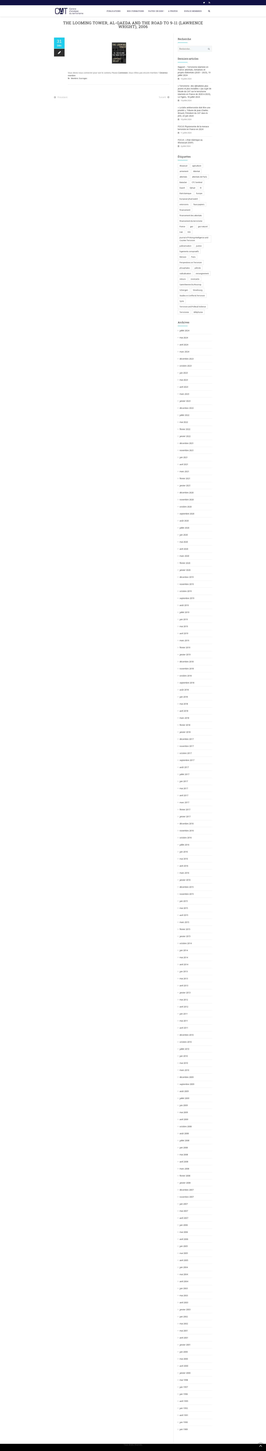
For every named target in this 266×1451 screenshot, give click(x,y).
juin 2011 (184, 1013)
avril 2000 (184, 1366)
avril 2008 (184, 1161)
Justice (199, 246)
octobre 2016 (186, 837)
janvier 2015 (185, 936)
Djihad (192, 188)
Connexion (123, 72)
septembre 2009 (187, 1084)
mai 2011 (184, 1020)
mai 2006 (184, 1232)
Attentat (196, 171)
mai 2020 (184, 542)
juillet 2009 (184, 1098)
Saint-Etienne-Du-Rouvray (190, 284)
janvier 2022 (185, 436)
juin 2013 (184, 971)
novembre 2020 (187, 499)
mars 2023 (184, 394)
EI (200, 188)
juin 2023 (184, 372)
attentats (183, 177)
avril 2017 (184, 795)
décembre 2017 (187, 739)
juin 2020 (184, 534)
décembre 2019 (187, 577)
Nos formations (135, 11)
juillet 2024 (184, 330)
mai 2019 (184, 626)
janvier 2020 (185, 570)
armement (184, 171)
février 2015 (185, 929)
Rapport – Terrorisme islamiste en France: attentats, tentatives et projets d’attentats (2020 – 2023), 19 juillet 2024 (194, 71)
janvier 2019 (185, 654)
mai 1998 (184, 1380)
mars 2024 (184, 351)
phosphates (185, 268)
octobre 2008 (186, 1126)
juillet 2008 (184, 1140)
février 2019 (185, 647)
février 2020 (185, 563)
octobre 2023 (186, 365)
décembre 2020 (187, 492)
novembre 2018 (187, 668)
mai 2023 (184, 380)
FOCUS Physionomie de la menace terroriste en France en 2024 (193, 128)
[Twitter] (204, 3)
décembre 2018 (187, 661)
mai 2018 (184, 704)
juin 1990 (184, 1422)
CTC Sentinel (197, 182)
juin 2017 (184, 781)
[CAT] (70, 11)
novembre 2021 (187, 450)
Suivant (162, 97)
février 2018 (185, 725)
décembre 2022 (187, 408)
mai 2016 (184, 858)
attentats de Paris (199, 177)
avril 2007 (184, 1218)
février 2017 (185, 809)
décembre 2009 (187, 1077)
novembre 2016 (187, 830)
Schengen (184, 290)
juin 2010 (184, 1056)
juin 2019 (184, 619)
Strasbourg (197, 290)
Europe (199, 193)
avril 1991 (184, 1415)
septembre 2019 (187, 598)
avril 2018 (184, 711)
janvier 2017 (185, 816)
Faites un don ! (156, 11)
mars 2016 (184, 873)
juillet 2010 (184, 1049)
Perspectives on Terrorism (191, 262)
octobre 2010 (186, 1042)
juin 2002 (184, 1316)
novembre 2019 (187, 584)
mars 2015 (184, 922)
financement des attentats (191, 215)
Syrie (182, 301)
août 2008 (184, 1133)
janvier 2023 (185, 401)
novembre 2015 (187, 894)
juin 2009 (184, 1105)
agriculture (196, 165)
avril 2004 (184, 1281)
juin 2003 (184, 1288)
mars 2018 (184, 718)
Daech (182, 188)
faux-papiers (198, 204)
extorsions (184, 204)
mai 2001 (184, 1330)
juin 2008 (184, 1147)
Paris (193, 257)
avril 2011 (184, 1027)
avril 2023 (184, 387)
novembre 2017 (187, 746)
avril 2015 (184, 915)
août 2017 (184, 767)
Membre (74, 78)
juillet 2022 (184, 415)
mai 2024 (184, 337)
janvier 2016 (185, 880)
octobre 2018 (186, 675)
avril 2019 (184, 633)
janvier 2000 (185, 1373)
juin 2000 (184, 1351)
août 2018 (184, 689)
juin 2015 (184, 901)
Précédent (62, 97)
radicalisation (185, 273)
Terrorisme (184, 312)
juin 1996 (184, 1394)
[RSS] (209, 3)
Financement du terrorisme (191, 221)
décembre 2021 (187, 443)
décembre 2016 (187, 823)
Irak (181, 232)
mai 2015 (184, 908)
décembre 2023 (187, 358)
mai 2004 (184, 1274)
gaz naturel (203, 226)
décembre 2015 (187, 887)
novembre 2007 (187, 1197)
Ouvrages (83, 78)
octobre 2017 (186, 753)
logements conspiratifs (189, 251)
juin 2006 (184, 1225)
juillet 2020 (184, 527)
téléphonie (198, 312)
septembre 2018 (187, 682)
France (182, 226)
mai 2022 (184, 422)
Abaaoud (183, 165)
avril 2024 (184, 344)
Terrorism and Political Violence (193, 306)
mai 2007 (184, 1211)
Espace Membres (193, 11)
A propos (173, 11)
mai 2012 (184, 999)
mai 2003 (184, 1295)
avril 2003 (184, 1302)
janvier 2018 (185, 732)
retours (183, 279)
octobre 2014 (186, 943)
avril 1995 (184, 1401)
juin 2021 (184, 457)
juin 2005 (184, 1246)
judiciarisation (185, 246)
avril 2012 (184, 1006)
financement (185, 210)
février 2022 (185, 429)
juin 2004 (184, 1267)
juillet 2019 (184, 612)
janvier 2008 (185, 1182)
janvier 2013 (185, 992)
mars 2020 (184, 556)
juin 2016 (184, 851)
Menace (183, 257)
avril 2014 (184, 964)
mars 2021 (184, 471)
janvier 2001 (185, 1344)
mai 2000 (184, 1359)
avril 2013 (184, 985)
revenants (195, 279)
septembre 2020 (187, 513)
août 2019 (184, 605)
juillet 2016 (184, 844)
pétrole (198, 268)
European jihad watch (189, 199)
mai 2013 (184, 978)
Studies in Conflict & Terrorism (192, 295)
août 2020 (184, 520)
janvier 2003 (185, 1309)
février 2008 (185, 1175)
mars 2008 (184, 1168)
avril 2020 (184, 549)
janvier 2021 (185, 485)
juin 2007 (184, 1204)
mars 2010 (184, 1070)
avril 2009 (184, 1119)
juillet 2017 (184, 774)
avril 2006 (184, 1239)
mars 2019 (184, 640)
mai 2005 (184, 1253)
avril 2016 (184, 865)
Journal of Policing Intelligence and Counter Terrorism (194, 239)
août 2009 (184, 1091)
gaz (191, 226)
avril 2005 (184, 1260)
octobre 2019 (186, 591)
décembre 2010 (187, 1035)
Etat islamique (185, 193)
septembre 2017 (187, 760)
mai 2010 (184, 1063)
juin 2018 (184, 696)
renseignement (202, 273)
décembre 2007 (187, 1189)
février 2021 (185, 478)
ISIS (189, 232)
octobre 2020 (186, 506)
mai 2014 (184, 957)
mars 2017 (184, 802)
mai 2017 (184, 788)
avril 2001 (184, 1337)
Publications (114, 11)
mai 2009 (184, 1112)
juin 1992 (184, 1408)
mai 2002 (184, 1323)
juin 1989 (184, 1429)
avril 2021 (184, 464)
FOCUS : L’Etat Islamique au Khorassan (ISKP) (190, 141)
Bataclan (183, 182)
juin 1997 (184, 1387)
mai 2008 (184, 1154)
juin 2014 (184, 950)
